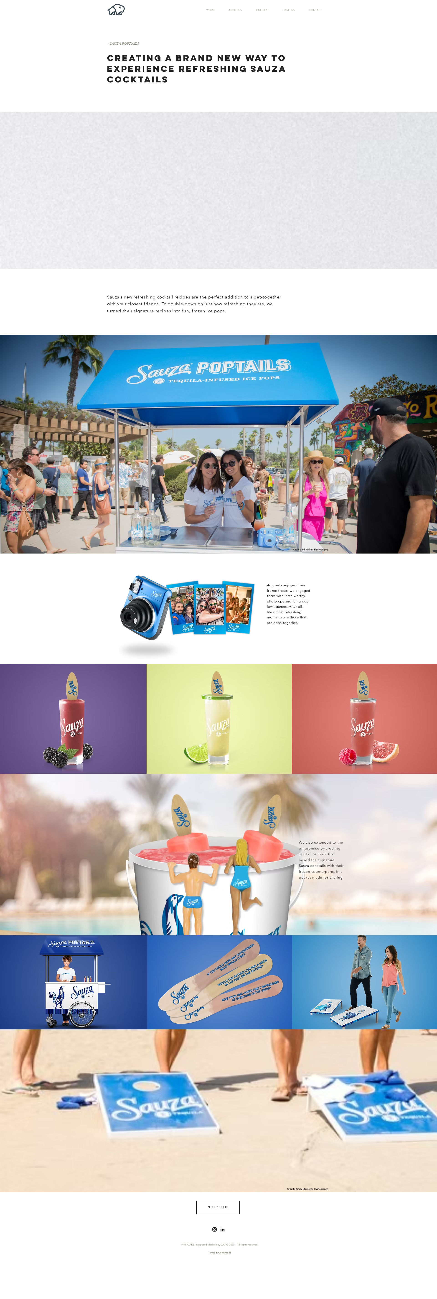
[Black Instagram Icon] (214, 1229)
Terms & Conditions (219, 1252)
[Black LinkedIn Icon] (222, 1229)
